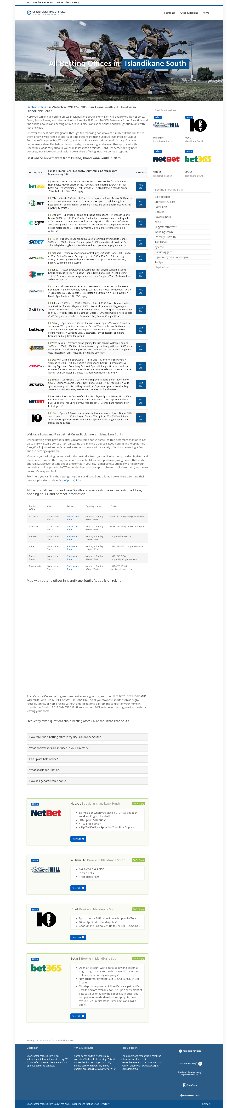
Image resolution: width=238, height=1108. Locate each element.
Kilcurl (158, 222)
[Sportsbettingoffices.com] (46, 13)
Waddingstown (164, 232)
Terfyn (159, 262)
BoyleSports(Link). (70, 480)
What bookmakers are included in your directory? (59, 748)
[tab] (87, 737)
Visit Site (141, 186)
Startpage (170, 13)
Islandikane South (108, 804)
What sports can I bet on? (44, 770)
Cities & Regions (189, 13)
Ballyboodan (162, 197)
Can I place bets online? (43, 759)
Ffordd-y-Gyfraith (165, 237)
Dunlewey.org (149, 1065)
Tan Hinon (161, 242)
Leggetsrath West (165, 227)
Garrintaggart (163, 252)
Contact (206, 1103)
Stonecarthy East (165, 202)
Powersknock (163, 217)
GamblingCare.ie (129, 1068)
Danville (159, 212)
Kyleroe (159, 247)
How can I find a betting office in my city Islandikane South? (65, 737)
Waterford (50, 1040)
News (206, 13)
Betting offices (37, 107)
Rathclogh (161, 207)
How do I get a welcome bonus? (48, 781)
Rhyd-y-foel (162, 267)
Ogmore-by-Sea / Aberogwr (171, 257)
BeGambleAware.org (68, 2)
